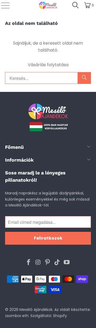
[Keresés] (75, 5)
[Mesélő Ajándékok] (48, 5)
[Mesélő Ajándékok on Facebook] (29, 262)
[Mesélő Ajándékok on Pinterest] (48, 262)
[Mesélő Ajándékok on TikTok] (57, 262)
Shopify (60, 315)
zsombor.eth (17, 315)
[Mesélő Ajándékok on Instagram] (38, 262)
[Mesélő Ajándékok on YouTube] (67, 262)
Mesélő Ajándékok (36, 309)
